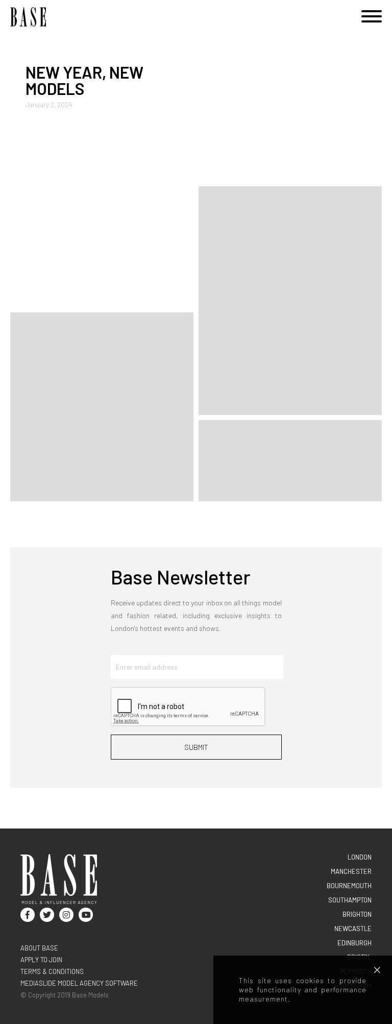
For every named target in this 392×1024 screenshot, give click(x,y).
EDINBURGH (354, 943)
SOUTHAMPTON (350, 900)
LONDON (360, 857)
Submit (196, 747)
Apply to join (41, 960)
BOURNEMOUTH (349, 886)
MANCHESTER (351, 871)
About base (39, 948)
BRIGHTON (357, 914)
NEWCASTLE (353, 928)
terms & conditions (52, 971)
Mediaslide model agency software (79, 983)
